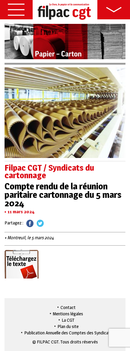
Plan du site (68, 326)
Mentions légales (68, 314)
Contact (68, 307)
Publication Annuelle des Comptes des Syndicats (68, 333)
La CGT (68, 320)
